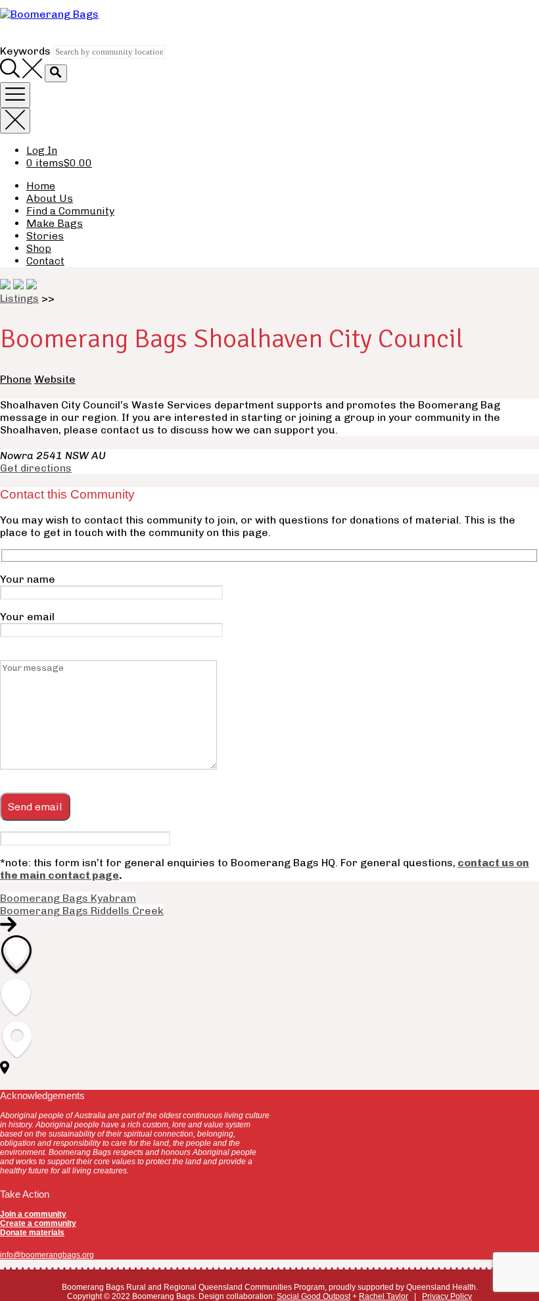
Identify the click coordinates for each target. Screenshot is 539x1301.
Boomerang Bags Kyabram (68, 898)
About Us (49, 198)
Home (40, 186)
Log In (41, 150)
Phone (16, 379)
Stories (45, 236)
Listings (19, 298)
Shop (38, 248)
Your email (27, 616)
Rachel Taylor (383, 1296)
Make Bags (54, 223)
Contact (45, 261)
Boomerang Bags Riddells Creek (82, 910)
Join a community (33, 1214)
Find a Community (70, 211)
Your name (27, 579)
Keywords (25, 51)
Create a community (38, 1223)
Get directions (36, 468)
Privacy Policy (447, 1296)
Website (55, 379)
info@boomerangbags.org (47, 1255)
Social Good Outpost (313, 1296)
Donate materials (32, 1232)
